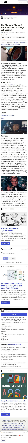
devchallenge (4, 32)
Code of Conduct (10, 262)
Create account (22, 1)
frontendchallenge (14, 32)
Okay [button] (3, 440)
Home (5, 423)
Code (2, 118)
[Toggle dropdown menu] (26, 209)
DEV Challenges (11, 423)
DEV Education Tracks (6, 425)
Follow (14, 314)
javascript (4, 34)
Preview (12, 258)
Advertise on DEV (21, 425)
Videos (21, 423)
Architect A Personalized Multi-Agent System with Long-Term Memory (11, 285)
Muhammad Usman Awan (10, 17)
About (23, 427)
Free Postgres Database (12, 429)
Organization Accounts (8, 427)
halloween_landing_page (7, 115)
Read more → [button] (5, 243)
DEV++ (17, 423)
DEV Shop (20, 429)
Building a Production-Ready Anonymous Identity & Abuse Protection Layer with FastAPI (13, 349)
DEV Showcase (17, 427)
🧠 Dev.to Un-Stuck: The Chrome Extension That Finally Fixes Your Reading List (13, 364)
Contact (4, 429)
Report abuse (19, 262)
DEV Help (15, 425)
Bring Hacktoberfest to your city (13, 401)
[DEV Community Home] (5, 2)
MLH (25, 429)
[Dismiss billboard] (26, 433)
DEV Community (6, 420)
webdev (22, 32)
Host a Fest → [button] (5, 414)
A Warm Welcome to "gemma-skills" (9, 229)
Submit (5, 258)
